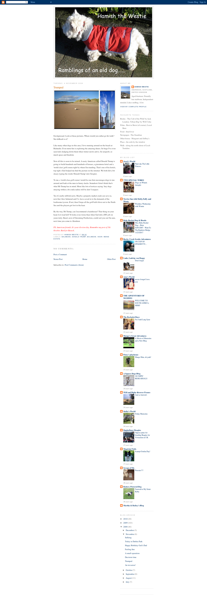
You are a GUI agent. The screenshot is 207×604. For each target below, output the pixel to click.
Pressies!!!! (139, 470)
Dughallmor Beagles (132, 430)
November (130, 534)
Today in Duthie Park (133, 541)
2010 (125, 518)
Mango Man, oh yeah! (143, 357)
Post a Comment (60, 254)
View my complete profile (133, 106)
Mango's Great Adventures (134, 335)
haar (100, 237)
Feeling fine (130, 549)
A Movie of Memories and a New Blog (143, 339)
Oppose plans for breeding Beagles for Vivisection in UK (142, 435)
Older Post (111, 259)
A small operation (132, 553)
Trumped (128, 561)
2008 (125, 526)
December (130, 530)
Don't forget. (139, 260)
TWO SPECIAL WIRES (133, 180)
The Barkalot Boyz (131, 316)
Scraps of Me (128, 467)
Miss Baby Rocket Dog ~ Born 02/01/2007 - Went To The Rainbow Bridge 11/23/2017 (143, 227)
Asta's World (128, 276)
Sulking (128, 537)
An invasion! (130, 565)
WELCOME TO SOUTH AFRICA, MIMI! (142, 303)
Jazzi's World (129, 161)
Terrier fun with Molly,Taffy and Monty (137, 200)
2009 (125, 522)
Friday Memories (141, 414)
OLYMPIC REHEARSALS (141, 377)
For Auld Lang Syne (142, 319)
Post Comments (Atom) (74, 264)
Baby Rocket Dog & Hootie (134, 220)
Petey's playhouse (130, 354)
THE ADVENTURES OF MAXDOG (133, 296)
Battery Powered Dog (132, 486)
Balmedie (66, 237)
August (129, 578)
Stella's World (129, 411)
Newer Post (58, 259)
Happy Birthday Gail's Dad (136, 545)
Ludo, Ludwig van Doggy (134, 258)
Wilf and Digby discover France (136, 392)
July (128, 582)
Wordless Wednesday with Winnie (143, 205)
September (130, 574)
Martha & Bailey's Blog (133, 505)
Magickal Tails (129, 448)
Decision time (130, 557)
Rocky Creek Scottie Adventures (137, 239)
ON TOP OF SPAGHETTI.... (141, 242)
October (129, 570)
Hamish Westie (142, 87)
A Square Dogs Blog (131, 373)
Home (84, 259)
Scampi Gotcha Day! (142, 451)
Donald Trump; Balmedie (84, 237)
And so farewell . (141, 395)
